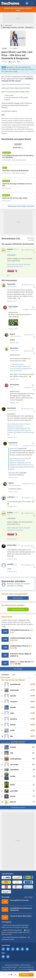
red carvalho (14, 764)
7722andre (13, 701)
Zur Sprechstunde (18, 609)
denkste (13, 725)
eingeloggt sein (18, 584)
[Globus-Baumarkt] (17, 877)
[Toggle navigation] (31, 3)
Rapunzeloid (11, 285)
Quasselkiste (14, 769)
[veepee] (6, 891)
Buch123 (13, 802)
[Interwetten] (6, 882)
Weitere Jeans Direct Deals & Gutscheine (21, 206)
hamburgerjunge (15, 759)
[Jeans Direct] (4, 48)
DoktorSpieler (13, 308)
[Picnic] (6, 887)
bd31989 (13, 707)
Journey (12, 796)
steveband (13, 61)
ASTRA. (12, 730)
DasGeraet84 (14, 690)
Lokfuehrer (12, 497)
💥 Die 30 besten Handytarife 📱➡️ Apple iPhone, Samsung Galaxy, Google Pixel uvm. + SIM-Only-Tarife (16, 932)
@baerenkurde (14, 448)
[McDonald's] (17, 882)
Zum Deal (26, 975)
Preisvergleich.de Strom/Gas (19, 900)
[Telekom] (17, 887)
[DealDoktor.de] (10, 3)
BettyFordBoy (13, 545)
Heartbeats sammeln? (18, 742)
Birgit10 (15, 335)
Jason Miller (14, 791)
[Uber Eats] (28, 887)
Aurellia (12, 776)
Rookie (12, 785)
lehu (11, 736)
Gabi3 (12, 713)
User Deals (8, 25)
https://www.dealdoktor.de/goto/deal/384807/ (16, 84)
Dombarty (13, 719)
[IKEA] (28, 877)
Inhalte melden (25, 965)
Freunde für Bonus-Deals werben (20, 916)
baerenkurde (11, 409)
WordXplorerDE (15, 684)
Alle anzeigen (18, 669)
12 (19, 61)
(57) (22, 147)
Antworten (10, 301)
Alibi (11, 753)
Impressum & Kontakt (12, 965)
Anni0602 (12, 564)
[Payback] (28, 882)
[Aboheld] (6, 877)
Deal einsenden (18, 598)
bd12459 (13, 696)
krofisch (13, 250)
